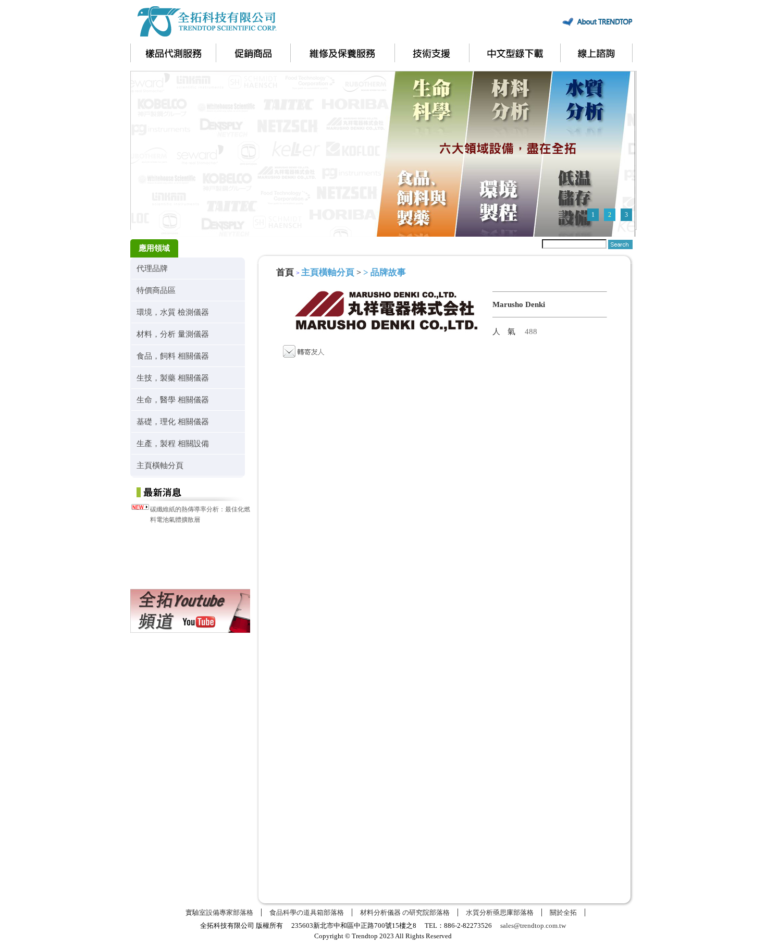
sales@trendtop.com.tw (533, 925)
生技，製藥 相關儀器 (173, 377)
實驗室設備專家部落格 (219, 912)
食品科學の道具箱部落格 (306, 912)
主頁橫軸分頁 (160, 465)
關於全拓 (563, 912)
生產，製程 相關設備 (173, 443)
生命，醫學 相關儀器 (173, 399)
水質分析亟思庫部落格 (500, 912)
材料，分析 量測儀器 (173, 333)
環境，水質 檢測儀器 (173, 312)
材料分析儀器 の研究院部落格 (405, 912)
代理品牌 (152, 268)
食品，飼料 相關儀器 (173, 355)
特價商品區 (156, 290)
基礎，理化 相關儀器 (173, 421)
